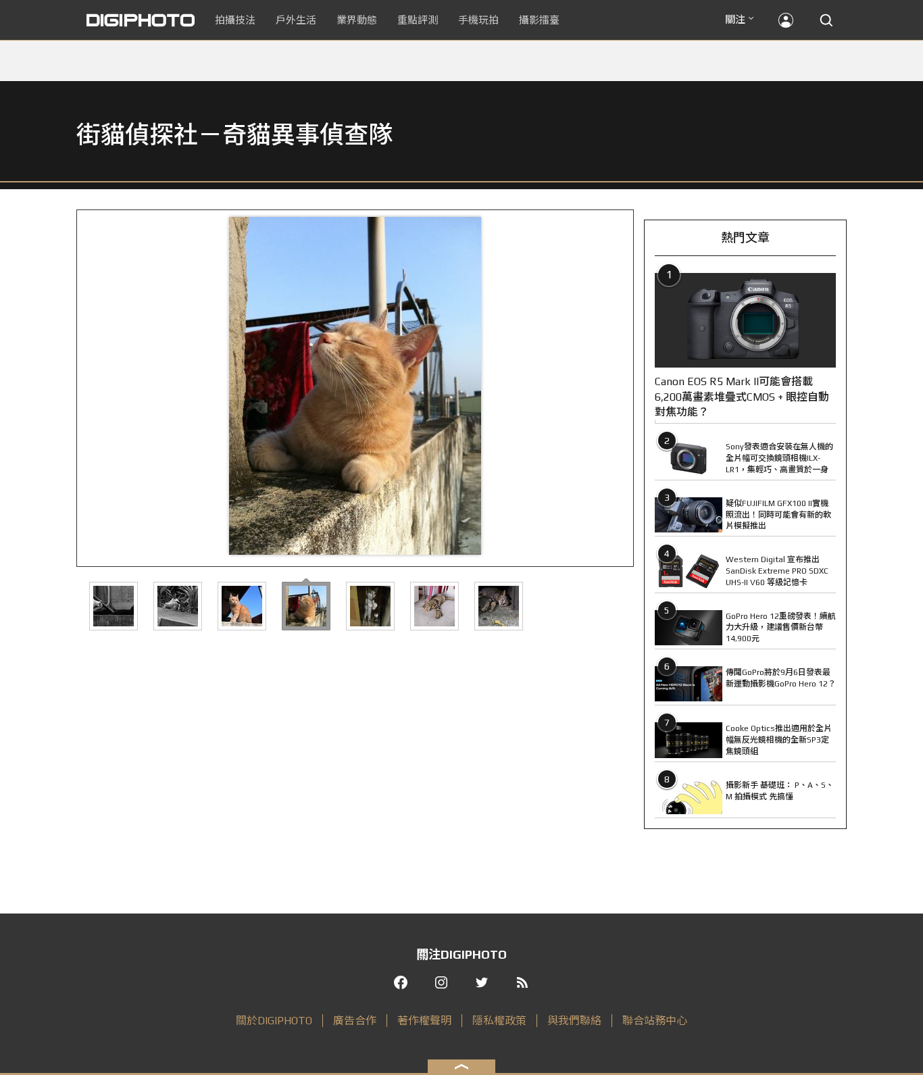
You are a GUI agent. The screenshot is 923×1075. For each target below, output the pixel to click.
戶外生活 (296, 20)
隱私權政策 (499, 1020)
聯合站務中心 (654, 1020)
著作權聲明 (424, 1020)
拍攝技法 (235, 20)
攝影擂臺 (539, 20)
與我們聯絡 (574, 1020)
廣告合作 (354, 1020)
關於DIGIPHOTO (274, 1020)
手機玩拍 (478, 20)
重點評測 (417, 20)
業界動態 (356, 20)
